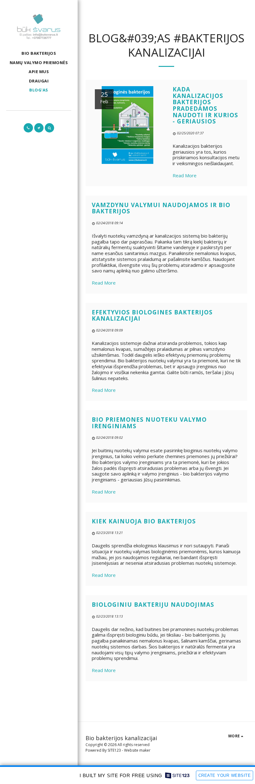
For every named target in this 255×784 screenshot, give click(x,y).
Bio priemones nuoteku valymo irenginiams (149, 422)
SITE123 (114, 750)
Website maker (137, 750)
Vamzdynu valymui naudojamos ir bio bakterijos (161, 208)
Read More (185, 175)
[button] (28, 127)
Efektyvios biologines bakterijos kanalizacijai (152, 315)
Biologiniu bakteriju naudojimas (153, 604)
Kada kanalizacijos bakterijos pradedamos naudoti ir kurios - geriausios (205, 105)
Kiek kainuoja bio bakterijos (144, 521)
